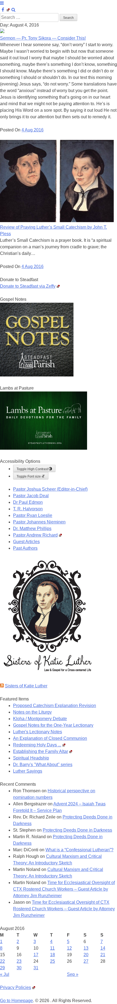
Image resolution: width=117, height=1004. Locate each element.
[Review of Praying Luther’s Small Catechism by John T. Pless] (57, 220)
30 (19, 967)
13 (86, 948)
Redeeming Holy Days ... (37, 745)
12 (69, 948)
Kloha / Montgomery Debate (40, 718)
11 (52, 948)
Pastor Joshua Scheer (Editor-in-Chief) (50, 489)
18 (52, 954)
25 (52, 961)
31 (35, 967)
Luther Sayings (27, 771)
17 (35, 954)
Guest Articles (26, 541)
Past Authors (25, 548)
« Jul (4, 974)
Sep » (72, 974)
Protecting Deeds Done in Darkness (77, 830)
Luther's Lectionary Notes (37, 731)
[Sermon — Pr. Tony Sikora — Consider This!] (2, 31)
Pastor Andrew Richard (35, 535)
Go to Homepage (16, 1000)
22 (2, 961)
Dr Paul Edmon (28, 502)
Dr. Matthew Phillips (32, 528)
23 (19, 961)
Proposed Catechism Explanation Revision (54, 705)
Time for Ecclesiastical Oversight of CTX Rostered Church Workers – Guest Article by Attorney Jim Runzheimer (64, 889)
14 (102, 948)
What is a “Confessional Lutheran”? (79, 849)
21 (102, 954)
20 (86, 954)
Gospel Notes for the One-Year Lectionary (53, 725)
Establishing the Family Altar (40, 751)
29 (2, 967)
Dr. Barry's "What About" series (42, 764)
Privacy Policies (15, 987)
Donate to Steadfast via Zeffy (28, 286)
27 (86, 961)
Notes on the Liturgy (32, 712)
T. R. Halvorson (28, 509)
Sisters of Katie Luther (26, 686)
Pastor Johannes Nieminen (39, 522)
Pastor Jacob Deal (31, 495)
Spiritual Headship (31, 758)
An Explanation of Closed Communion (50, 738)
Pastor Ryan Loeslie (32, 515)
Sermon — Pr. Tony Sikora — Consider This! (43, 38)
